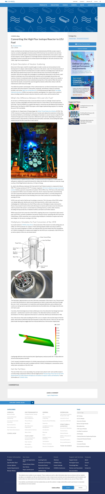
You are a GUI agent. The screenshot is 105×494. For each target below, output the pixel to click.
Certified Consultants (82, 431)
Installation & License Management (48, 426)
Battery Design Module (82, 423)
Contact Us (88, 468)
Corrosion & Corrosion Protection (12, 421)
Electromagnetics (31, 412)
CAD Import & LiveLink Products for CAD (65, 415)
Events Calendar (58, 465)
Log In (95, 1)
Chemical (10, 412)
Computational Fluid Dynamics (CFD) (30, 438)
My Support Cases (74, 462)
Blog (82, 5)
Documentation (73, 470)
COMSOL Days (58, 462)
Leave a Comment (82, 48)
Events (74, 5)
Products (43, 5)
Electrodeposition (11, 427)
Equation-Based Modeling (49, 420)
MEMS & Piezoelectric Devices (65, 436)
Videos (65, 5)
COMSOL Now (11, 433)
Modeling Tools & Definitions (47, 438)
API (43, 414)
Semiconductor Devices (31, 429)
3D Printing (79, 416)
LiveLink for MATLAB (65, 420)
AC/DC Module (80, 418)
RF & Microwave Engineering (29, 426)
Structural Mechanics (65, 442)
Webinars (56, 460)
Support (75, 1)
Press (86, 465)
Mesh (44, 435)
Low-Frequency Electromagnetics (29, 417)
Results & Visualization (48, 446)
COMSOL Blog (15, 36)
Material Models (64, 433)
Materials (45, 432)
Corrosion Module (81, 444)
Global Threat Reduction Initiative (47, 111)
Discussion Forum (43, 465)
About (86, 460)
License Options (11, 465)
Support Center (73, 460)
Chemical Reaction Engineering (11, 417)
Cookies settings (56, 487)
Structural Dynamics (65, 439)
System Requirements (13, 468)
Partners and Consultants (76, 468)
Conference (80, 441)
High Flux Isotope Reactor (29, 90)
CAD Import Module (82, 428)
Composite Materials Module (84, 439)
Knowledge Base (73, 465)
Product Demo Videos (28, 464)
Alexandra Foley (17, 45)
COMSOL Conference (59, 468)
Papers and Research (28, 469)
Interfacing (64, 412)
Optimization (46, 441)
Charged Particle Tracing (31, 414)
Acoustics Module (81, 421)
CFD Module (80, 433)
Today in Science (66, 446)
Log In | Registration (52, 395)
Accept (68, 487)
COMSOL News (23, 377)
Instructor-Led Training (44, 462)
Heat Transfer (28, 441)
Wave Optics (28, 432)
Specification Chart (12, 462)
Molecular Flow (28, 447)
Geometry (45, 423)
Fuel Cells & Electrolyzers (13, 429)
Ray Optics (27, 423)
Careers (87, 462)
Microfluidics (28, 444)
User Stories (26, 467)
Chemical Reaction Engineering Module (86, 436)
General (45, 412)
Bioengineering (80, 426)
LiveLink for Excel (64, 418)
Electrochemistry (11, 424)
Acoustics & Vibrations (66, 428)
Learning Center (94, 5)
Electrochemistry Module (83, 446)
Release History (11, 470)
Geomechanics (64, 430)
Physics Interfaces (47, 444)
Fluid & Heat (72, 38)
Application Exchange (44, 468)
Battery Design (11, 414)
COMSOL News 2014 (27, 224)
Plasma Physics (28, 420)
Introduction (46, 429)
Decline (80, 487)
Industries (55, 5)
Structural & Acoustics (83, 38)
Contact (82, 1)
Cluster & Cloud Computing (46, 417)
